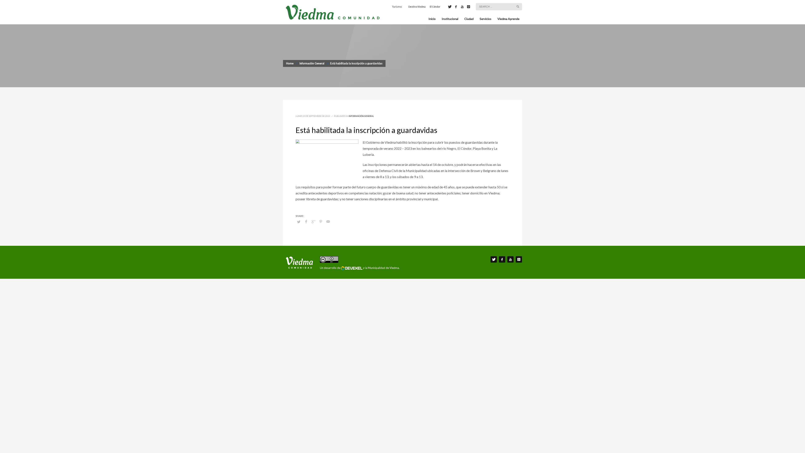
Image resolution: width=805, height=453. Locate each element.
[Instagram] (468, 7)
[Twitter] (450, 7)
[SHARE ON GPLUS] (313, 221)
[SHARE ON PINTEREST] (321, 221)
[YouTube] (462, 7)
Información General (361, 116)
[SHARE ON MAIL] (328, 221)
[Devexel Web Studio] (351, 268)
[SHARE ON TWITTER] (299, 222)
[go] (518, 6)
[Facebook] (456, 7)
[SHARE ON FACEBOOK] (306, 221)
